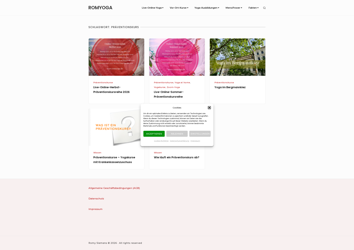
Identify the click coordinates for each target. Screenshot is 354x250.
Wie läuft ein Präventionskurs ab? (176, 157)
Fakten (252, 7)
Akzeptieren (154, 134)
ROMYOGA (100, 8)
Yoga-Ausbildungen (206, 7)
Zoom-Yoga (173, 87)
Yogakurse (160, 87)
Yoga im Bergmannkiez (230, 87)
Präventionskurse (103, 82)
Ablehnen (177, 134)
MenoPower (233, 7)
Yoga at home (182, 82)
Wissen (97, 152)
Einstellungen (200, 134)
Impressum (195, 141)
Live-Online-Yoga (152, 7)
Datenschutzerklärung (179, 141)
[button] (209, 107)
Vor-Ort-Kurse (178, 7)
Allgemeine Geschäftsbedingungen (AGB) (114, 188)
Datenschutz (96, 198)
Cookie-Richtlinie (161, 141)
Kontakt (93, 219)
